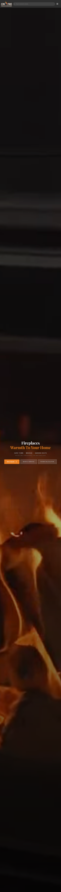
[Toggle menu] (57, 4)
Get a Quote (11, 462)
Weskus (29, 453)
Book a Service (28, 461)
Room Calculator (47, 461)
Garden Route (41, 453)
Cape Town (19, 453)
